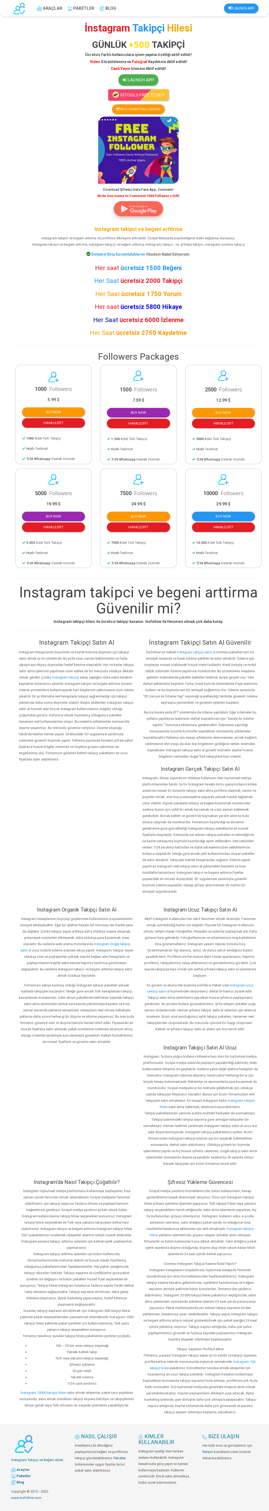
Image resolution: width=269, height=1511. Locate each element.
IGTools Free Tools (142, 94)
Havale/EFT (53, 423)
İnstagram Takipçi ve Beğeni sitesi (37, 1460)
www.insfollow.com (26, 1498)
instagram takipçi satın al (196, 652)
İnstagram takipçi (65, 677)
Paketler (119, 1458)
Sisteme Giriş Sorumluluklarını (117, 254)
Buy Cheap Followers (140, 109)
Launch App (243, 8)
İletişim (208, 1452)
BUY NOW (53, 412)
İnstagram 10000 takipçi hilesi (43, 1393)
